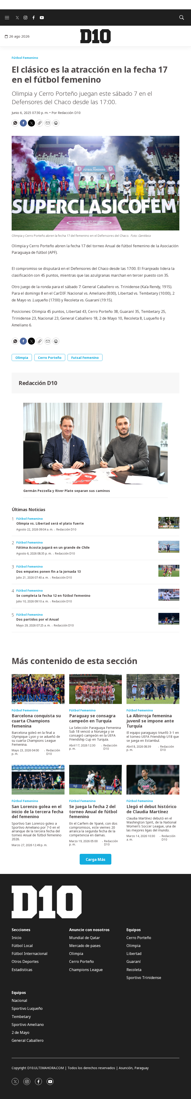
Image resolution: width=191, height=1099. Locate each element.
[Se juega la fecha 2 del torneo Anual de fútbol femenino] (95, 780)
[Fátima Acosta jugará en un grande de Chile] (168, 547)
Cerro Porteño (49, 357)
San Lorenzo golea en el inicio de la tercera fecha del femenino (37, 811)
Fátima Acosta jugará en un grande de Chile (53, 547)
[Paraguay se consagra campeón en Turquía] (95, 689)
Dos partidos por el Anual (37, 619)
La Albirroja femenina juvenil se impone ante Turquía (150, 720)
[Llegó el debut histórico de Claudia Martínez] (152, 780)
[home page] (95, 36)
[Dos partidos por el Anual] (168, 619)
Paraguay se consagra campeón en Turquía (92, 718)
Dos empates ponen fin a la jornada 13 (48, 571)
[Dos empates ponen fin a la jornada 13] (168, 571)
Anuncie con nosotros (89, 930)
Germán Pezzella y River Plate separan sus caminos (66, 491)
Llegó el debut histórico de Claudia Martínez (151, 809)
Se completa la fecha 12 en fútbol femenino (53, 595)
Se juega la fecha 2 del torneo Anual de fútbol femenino (93, 811)
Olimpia (21, 357)
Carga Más (95, 859)
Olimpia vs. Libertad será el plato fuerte (50, 523)
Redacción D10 (38, 383)
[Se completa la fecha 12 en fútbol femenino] (168, 595)
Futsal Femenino (85, 357)
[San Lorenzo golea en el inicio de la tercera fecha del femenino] (38, 780)
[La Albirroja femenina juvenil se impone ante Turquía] (152, 689)
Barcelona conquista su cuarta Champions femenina (36, 720)
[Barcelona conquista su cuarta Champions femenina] (38, 689)
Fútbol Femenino (25, 58)
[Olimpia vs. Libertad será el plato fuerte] (168, 523)
